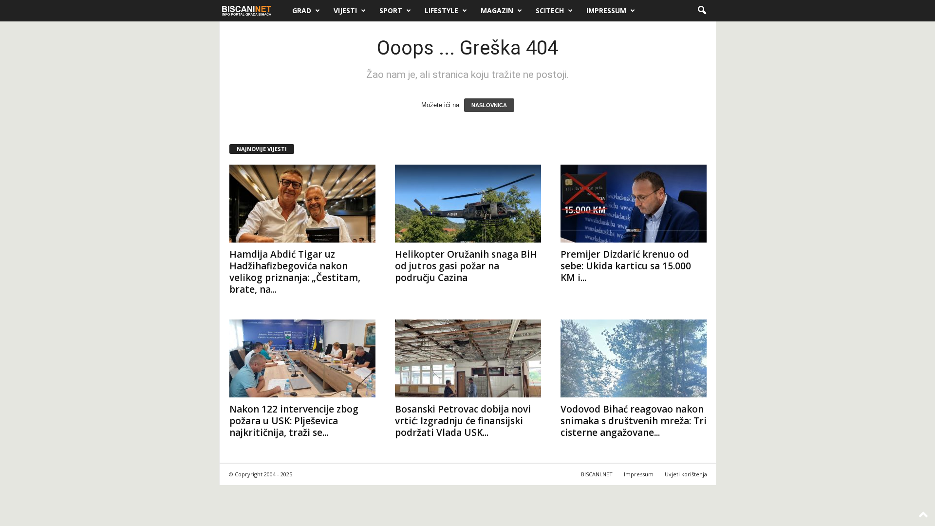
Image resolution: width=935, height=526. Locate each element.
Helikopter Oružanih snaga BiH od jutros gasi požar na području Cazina (466, 266)
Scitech (550, 10)
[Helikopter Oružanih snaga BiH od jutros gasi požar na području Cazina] (468, 204)
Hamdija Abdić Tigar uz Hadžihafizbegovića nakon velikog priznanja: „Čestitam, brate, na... (294, 272)
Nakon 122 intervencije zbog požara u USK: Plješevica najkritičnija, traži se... (293, 421)
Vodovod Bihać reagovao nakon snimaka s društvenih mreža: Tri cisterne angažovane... (634, 421)
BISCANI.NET (597, 474)
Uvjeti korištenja (686, 474)
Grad (301, 10)
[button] (701, 10)
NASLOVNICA (489, 105)
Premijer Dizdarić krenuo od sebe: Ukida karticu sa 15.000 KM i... (626, 266)
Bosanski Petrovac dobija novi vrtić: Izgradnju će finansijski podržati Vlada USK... (463, 421)
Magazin (497, 10)
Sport (390, 10)
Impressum (606, 10)
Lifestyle (441, 10)
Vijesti (345, 10)
